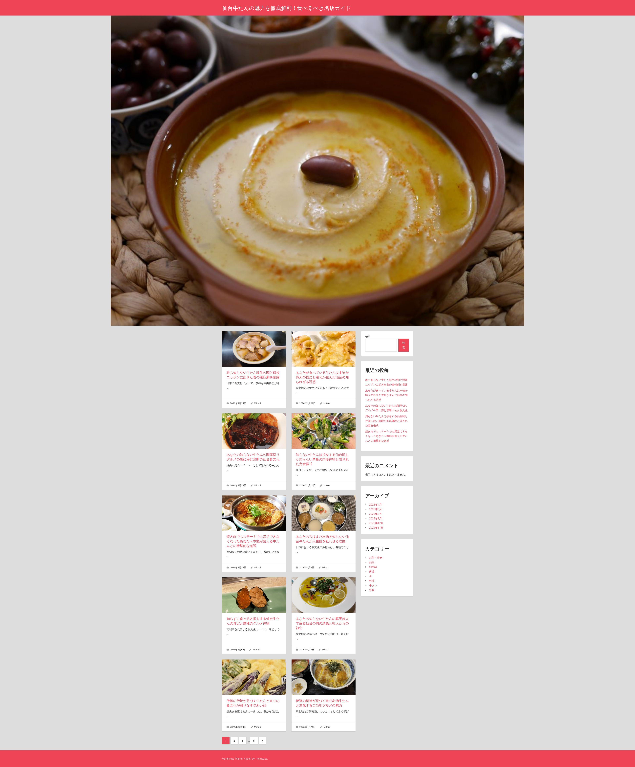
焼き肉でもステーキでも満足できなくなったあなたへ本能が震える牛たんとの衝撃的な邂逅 (253, 541)
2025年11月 (376, 528)
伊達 (371, 571)
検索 (368, 336)
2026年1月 (375, 518)
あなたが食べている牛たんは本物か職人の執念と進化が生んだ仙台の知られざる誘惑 (322, 377)
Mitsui (257, 403)
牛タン (373, 585)
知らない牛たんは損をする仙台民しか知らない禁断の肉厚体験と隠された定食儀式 (322, 459)
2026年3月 (375, 509)
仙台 (371, 562)
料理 (371, 581)
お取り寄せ (375, 557)
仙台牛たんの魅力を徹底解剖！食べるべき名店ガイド (286, 8)
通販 (371, 590)
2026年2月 (375, 514)
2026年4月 (375, 504)
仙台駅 (373, 567)
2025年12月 (376, 523)
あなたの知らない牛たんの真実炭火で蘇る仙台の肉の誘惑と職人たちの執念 (322, 623)
